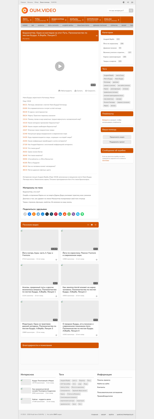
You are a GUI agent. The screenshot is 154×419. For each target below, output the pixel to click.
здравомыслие (65, 404)
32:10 (25, 148)
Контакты (101, 387)
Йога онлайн (53, 25)
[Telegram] (38, 214)
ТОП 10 (132, 25)
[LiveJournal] (51, 214)
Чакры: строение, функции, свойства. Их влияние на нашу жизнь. (47, 202)
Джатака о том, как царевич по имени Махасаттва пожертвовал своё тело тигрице (54, 199)
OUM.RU (53, 2)
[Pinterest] (56, 214)
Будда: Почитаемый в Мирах (43, 381)
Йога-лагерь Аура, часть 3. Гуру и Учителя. (37, 254)
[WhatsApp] (69, 214)
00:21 (25, 105)
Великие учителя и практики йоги (115, 52)
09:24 (25, 115)
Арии (74, 404)
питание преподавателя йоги (113, 96)
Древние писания (110, 48)
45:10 (25, 166)
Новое (25, 25)
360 (32, 25)
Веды (85, 384)
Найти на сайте (103, 384)
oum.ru (74, 381)
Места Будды (108, 79)
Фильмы (30, 2)
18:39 (25, 126)
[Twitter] (47, 214)
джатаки (115, 82)
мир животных (109, 99)
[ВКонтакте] (29, 214)
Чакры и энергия (109, 61)
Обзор (36, 2)
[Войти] (128, 2)
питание (125, 89)
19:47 (25, 130)
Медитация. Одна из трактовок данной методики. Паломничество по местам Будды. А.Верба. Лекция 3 (39, 326)
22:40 (25, 134)
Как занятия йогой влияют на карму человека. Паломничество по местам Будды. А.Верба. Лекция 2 (79, 289)
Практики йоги (83, 25)
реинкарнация (115, 89)
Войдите (105, 120)
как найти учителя (124, 85)
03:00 (25, 108)
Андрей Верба (67, 25)
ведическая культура (67, 401)
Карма (106, 89)
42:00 (25, 163)
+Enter (105, 161)
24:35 (25, 137)
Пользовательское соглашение (109, 392)
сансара (118, 99)
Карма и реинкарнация (112, 57)
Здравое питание (100, 25)
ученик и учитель (109, 85)
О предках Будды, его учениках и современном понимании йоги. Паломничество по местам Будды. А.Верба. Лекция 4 (78, 327)
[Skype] (78, 214)
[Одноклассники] (34, 214)
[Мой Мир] (42, 214)
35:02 (25, 152)
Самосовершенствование (69, 397)
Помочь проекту (103, 380)
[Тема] (124, 2)
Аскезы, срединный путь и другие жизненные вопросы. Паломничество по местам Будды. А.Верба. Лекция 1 (39, 289)
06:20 (25, 112)
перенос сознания (123, 102)
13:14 (25, 119)
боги (80, 404)
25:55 (25, 141)
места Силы (120, 75)
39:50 (25, 159)
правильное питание (111, 92)
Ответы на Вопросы (73, 394)
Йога (89, 381)
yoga (79, 384)
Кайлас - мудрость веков (41, 399)
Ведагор (82, 381)
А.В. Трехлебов (65, 384)
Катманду (107, 82)
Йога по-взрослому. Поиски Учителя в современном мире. (79, 254)
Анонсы (41, 25)
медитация (80, 401)
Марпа (106, 106)
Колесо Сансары (109, 102)
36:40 (25, 155)
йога (74, 384)
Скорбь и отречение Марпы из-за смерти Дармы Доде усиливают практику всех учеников (57, 195)
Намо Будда (119, 79)
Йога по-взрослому (110, 44)
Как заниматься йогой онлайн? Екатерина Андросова (44, 390)
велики (113, 106)
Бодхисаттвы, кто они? (31, 192)
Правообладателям (105, 396)
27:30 (25, 144)
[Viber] (73, 214)
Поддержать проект (117, 142)
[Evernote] (82, 214)
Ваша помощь (44, 2)
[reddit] (64, 214)
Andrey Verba (65, 387)
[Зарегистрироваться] (132, 2)
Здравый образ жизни (79, 391)
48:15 (25, 170)
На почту (26, 39)
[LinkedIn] (60, 214)
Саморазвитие (65, 391)
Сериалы (114, 25)
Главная (23, 2)
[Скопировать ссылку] (25, 214)
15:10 (25, 123)
